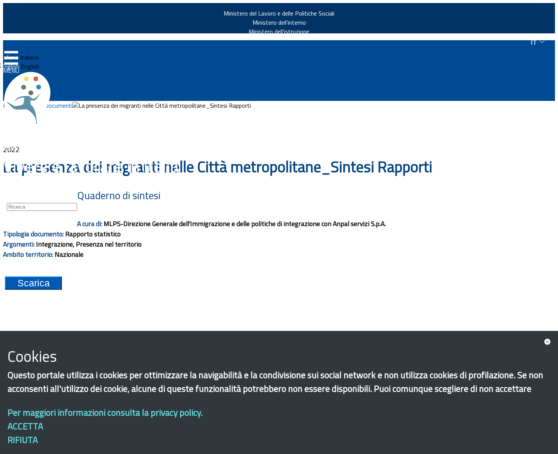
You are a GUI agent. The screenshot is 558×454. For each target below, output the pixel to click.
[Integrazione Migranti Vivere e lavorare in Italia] (30, 97)
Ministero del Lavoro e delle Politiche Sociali (279, 13)
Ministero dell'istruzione (279, 31)
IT (535, 42)
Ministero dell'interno (279, 22)
